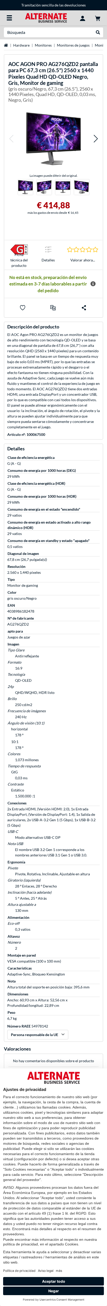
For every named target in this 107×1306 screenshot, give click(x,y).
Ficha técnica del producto (19, 260)
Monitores (43, 45)
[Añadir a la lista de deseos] (22, 307)
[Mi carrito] (97, 18)
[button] (11, 138)
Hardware (21, 45)
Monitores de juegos (73, 45)
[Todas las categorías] (9, 17)
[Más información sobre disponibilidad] (93, 283)
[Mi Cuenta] (82, 18)
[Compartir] (84, 307)
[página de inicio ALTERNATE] (46, 17)
